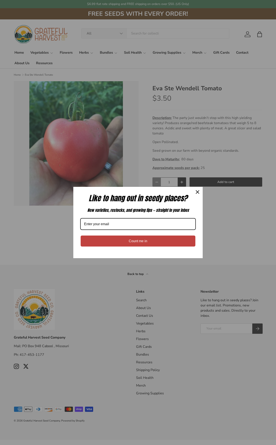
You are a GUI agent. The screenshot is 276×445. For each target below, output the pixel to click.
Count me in (138, 241)
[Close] (197, 192)
